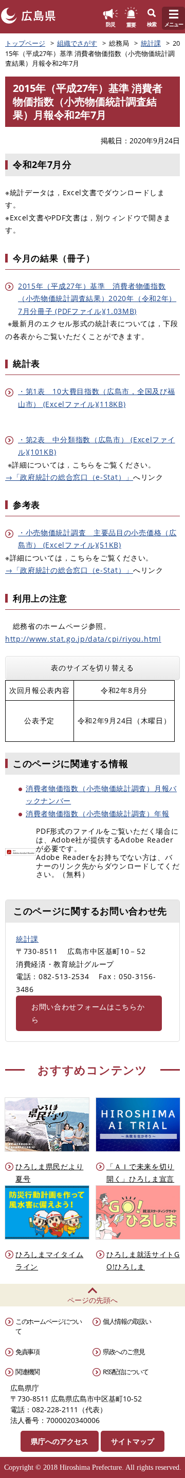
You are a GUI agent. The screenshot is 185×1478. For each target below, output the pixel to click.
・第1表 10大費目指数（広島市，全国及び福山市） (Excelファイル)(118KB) (96, 397)
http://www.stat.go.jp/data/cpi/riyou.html (83, 639)
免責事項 (27, 1351)
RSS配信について (125, 1371)
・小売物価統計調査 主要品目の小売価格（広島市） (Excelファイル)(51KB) (97, 539)
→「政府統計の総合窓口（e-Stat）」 (69, 477)
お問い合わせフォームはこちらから (88, 1013)
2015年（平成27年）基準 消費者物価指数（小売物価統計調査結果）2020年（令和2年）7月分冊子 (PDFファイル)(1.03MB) (97, 298)
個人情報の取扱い (127, 1321)
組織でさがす (77, 43)
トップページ (25, 43)
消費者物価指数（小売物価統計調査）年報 (97, 813)
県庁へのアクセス (59, 1441)
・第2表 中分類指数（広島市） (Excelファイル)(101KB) (96, 446)
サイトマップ (132, 1441)
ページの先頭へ (92, 1300)
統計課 (151, 43)
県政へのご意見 (124, 1351)
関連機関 (27, 1371)
